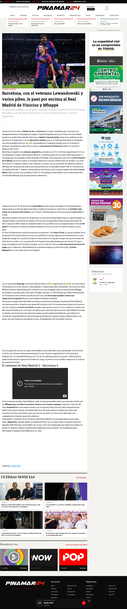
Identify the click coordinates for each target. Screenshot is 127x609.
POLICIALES (48, 15)
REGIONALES (99, 15)
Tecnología (71, 594)
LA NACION (15, 466)
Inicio (53, 586)
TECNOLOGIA (114, 15)
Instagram (89, 586)
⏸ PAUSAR (90, 9)
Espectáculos (72, 586)
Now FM (111, 591)
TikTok (88, 591)
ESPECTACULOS (75, 15)
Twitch (88, 597)
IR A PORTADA (81, 478)
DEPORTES (60, 15)
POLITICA (35, 15)
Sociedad (54, 591)
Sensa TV (112, 586)
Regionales (71, 591)
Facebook (89, 588)
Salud (69, 588)
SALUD (88, 15)
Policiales (54, 594)
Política (53, 588)
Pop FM (111, 594)
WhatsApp (89, 594)
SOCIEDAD (23, 15)
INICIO (12, 15)
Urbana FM (112, 588)
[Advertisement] (43, 191)
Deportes (54, 597)
